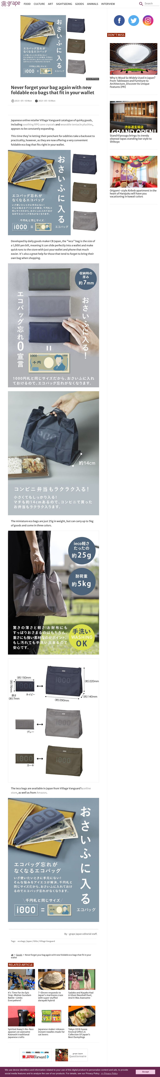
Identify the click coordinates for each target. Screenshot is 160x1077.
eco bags (21, 941)
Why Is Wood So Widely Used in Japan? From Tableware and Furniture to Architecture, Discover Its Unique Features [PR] (132, 82)
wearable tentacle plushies (76, 124)
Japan (29, 941)
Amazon (42, 792)
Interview (108, 3)
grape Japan (11, 4)
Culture (39, 3)
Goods (79, 3)
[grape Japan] (12, 955)
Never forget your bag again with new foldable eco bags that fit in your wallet (52, 90)
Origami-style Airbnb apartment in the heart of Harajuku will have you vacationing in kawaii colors (133, 193)
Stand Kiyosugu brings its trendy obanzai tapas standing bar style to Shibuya (131, 138)
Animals (92, 3)
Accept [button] (145, 1072)
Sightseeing (64, 3)
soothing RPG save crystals (39, 124)
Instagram (148, 20)
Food (27, 3)
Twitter (133, 20)
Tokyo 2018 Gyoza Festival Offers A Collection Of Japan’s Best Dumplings (79, 1033)
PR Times (95, 79)
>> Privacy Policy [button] (109, 1073)
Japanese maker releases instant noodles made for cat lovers (51, 1032)
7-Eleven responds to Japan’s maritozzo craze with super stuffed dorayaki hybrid (50, 996)
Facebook (119, 20)
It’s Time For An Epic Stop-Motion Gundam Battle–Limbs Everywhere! (19, 996)
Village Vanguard (47, 941)
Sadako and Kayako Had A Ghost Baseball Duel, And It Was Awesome (80, 995)
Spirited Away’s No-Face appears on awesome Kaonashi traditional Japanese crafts (21, 1033)
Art (50, 3)
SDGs (35, 941)
